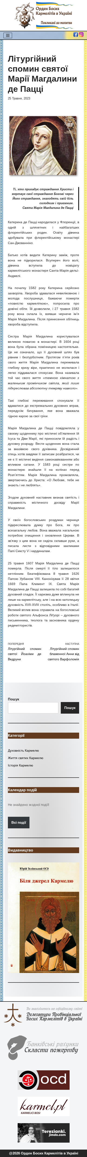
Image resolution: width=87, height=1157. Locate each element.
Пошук (70, 708)
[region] (43, 917)
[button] (43, 917)
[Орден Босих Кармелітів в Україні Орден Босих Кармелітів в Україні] (44, 15)
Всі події (18, 822)
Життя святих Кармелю (25, 758)
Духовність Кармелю (23, 750)
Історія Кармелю (20, 765)
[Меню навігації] (7, 35)
